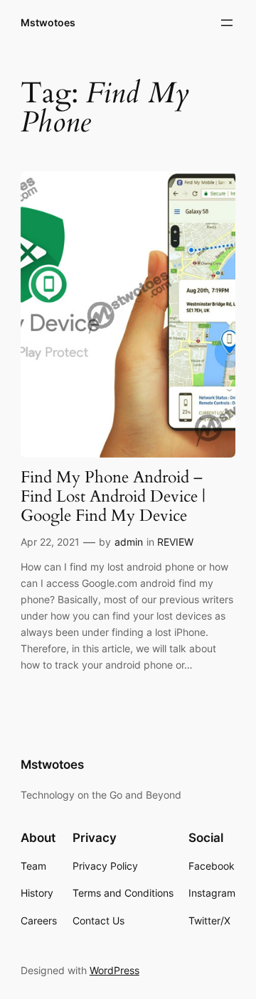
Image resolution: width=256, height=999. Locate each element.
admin (128, 542)
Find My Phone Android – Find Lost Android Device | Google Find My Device (113, 497)
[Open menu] (226, 22)
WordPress (114, 970)
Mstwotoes (48, 22)
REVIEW (175, 542)
